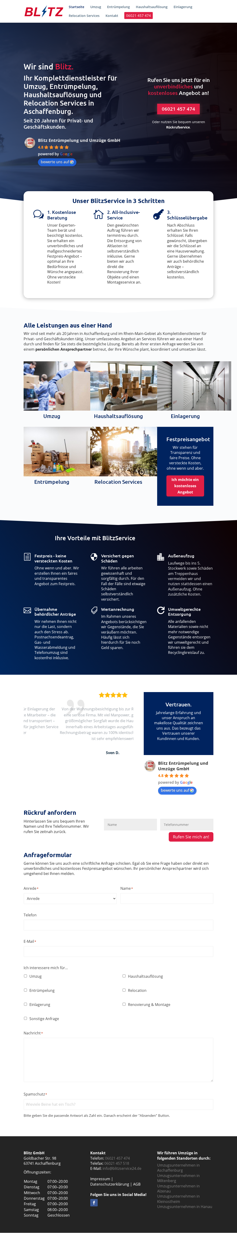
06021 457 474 (178, 109)
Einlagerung (39, 1004)
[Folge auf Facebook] (94, 1202)
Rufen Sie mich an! (191, 837)
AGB (136, 1184)
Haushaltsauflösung (145, 976)
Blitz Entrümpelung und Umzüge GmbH (79, 140)
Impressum (100, 1178)
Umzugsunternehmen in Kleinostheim (178, 1199)
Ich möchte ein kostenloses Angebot (185, 486)
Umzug (35, 976)
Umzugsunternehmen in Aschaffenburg (178, 1168)
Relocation (137, 990)
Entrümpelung (42, 990)
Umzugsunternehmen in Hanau (184, 1206)
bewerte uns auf (55, 161)
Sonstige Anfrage (44, 1018)
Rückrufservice (178, 127)
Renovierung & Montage (149, 1004)
